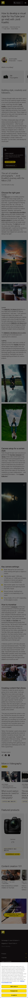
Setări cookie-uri (14, 986)
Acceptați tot (14, 995)
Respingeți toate (13, 991)
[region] (14, 980)
